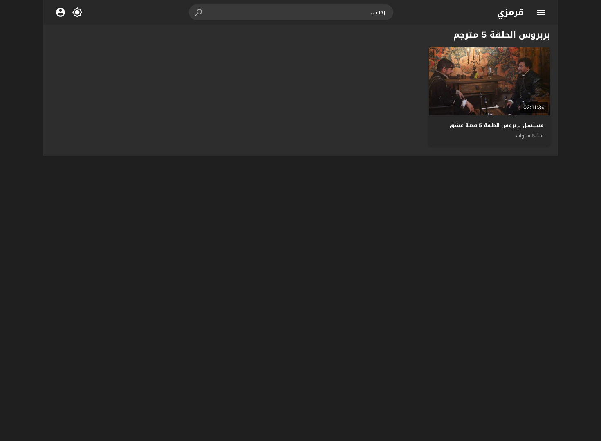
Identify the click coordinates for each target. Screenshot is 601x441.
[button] (199, 12)
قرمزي (510, 12)
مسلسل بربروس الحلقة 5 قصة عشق (496, 125)
